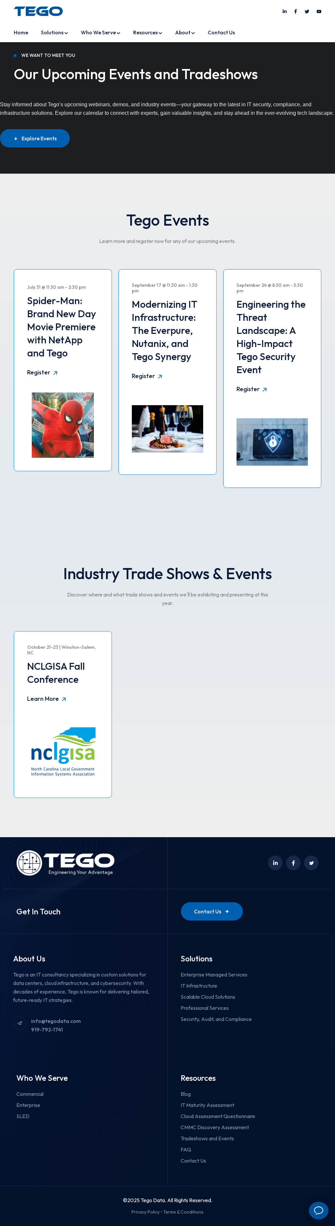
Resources (145, 32)
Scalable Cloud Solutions (208, 996)
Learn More (43, 698)
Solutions (52, 32)
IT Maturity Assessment (207, 1105)
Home (21, 32)
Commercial (30, 1094)
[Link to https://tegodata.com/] (38, 11)
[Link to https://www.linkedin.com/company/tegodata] (285, 11)
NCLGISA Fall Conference (56, 672)
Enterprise (28, 1105)
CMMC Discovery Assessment (215, 1127)
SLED (22, 1116)
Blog (186, 1094)
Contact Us (221, 32)
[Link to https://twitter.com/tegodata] (307, 11)
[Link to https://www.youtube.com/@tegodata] (319, 11)
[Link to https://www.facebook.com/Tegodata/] (295, 11)
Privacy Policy (146, 1212)
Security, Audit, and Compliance (216, 1019)
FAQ (186, 1149)
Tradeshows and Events (207, 1138)
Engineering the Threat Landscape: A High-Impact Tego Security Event (271, 337)
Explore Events (39, 138)
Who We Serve (98, 32)
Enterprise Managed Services (214, 974)
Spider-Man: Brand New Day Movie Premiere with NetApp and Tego (61, 326)
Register (39, 372)
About (182, 32)
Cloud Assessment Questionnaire (218, 1116)
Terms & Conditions (183, 1212)
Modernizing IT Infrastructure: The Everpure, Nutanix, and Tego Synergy (164, 330)
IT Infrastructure (199, 985)
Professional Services (205, 1008)
